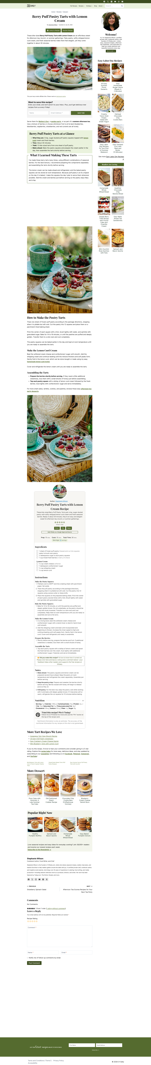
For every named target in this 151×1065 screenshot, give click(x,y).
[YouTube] (115, 1)
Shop (95, 6)
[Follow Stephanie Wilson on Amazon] (46, 879)
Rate (69, 528)
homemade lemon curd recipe (38, 362)
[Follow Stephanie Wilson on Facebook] (28, 879)
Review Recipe (68, 30)
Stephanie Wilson (53, 24)
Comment (32, 927)
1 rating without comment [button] (55, 908)
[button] (55, 522)
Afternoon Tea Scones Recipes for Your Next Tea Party (77, 889)
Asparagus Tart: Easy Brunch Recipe (43, 736)
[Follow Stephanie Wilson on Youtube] (39, 879)
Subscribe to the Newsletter (38, 850)
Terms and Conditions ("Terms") (40, 1061)
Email (64, 952)
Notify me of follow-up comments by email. (45, 958)
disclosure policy (61, 96)
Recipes (59, 12)
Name (30, 952)
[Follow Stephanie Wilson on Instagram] (35, 879)
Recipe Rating (32, 918)
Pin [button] (63, 528)
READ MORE (110, 51)
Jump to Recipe (54, 30)
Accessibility (32, 1063)
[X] (107, 1)
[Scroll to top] (147, 1050)
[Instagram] (111, 1)
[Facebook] (104, 1)
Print (57, 528)
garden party (56, 121)
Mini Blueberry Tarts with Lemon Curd (44, 744)
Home (53, 12)
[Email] (122, 1)
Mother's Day (44, 121)
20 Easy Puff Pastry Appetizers (41, 739)
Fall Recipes (73, 6)
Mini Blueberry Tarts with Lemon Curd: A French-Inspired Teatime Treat (35, 764)
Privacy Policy (58, 1061)
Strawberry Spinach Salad (36, 887)
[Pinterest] (118, 1)
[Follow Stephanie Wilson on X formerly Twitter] (32, 879)
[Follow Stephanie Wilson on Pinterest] (43, 879)
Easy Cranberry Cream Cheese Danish (44, 741)
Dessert (65, 12)
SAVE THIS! (81, 113)
